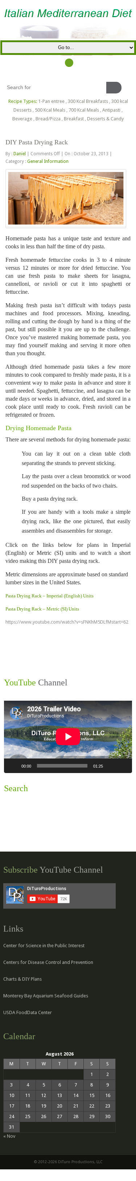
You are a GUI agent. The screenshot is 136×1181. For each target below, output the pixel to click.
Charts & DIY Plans (22, 979)
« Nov (9, 1136)
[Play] (13, 765)
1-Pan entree (51, 101)
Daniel (19, 153)
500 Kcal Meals (50, 110)
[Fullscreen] (122, 765)
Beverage (22, 118)
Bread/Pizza (48, 118)
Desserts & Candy (105, 118)
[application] (68, 737)
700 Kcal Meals (84, 110)
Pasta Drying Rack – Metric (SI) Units (42, 609)
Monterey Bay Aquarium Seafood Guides (45, 995)
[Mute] (111, 765)
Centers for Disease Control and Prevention (48, 962)
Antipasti (111, 110)
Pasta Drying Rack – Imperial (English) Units (49, 595)
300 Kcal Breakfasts (88, 101)
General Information (48, 161)
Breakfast (74, 118)
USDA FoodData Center (27, 1012)
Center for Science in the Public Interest (44, 945)
